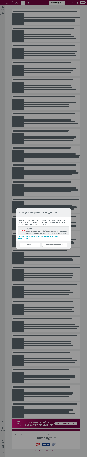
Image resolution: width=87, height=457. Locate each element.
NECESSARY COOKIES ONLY (54, 245)
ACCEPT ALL (30, 245)
